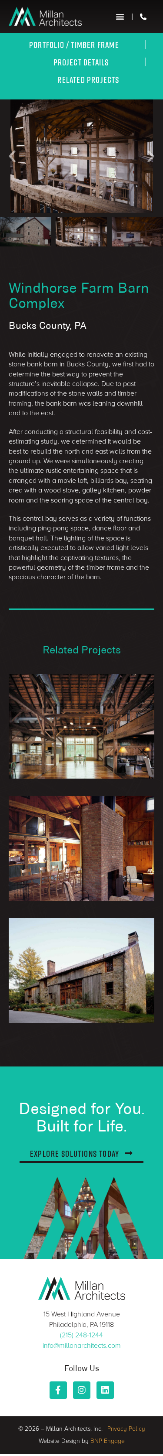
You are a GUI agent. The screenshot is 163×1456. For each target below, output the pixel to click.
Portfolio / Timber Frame (74, 44)
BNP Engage (107, 1441)
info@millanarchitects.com (82, 1345)
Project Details (81, 62)
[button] (119, 16)
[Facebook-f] (58, 1390)
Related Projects (88, 79)
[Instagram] (81, 1390)
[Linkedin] (105, 1390)
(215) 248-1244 (81, 1335)
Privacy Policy (126, 1428)
